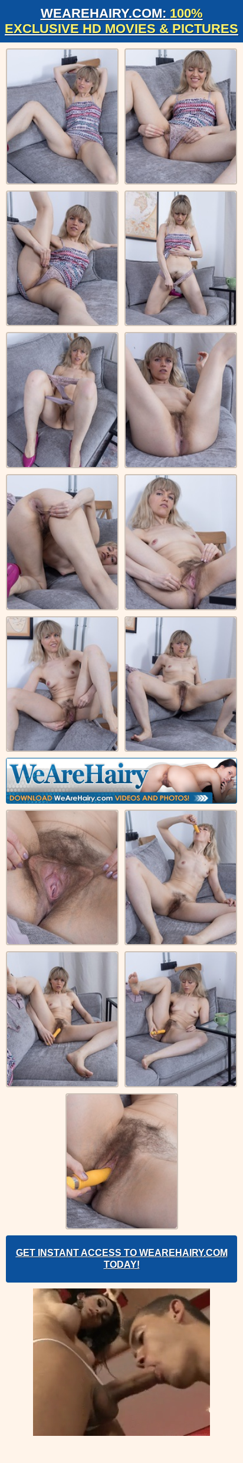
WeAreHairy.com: (121, 21)
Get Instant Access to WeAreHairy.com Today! (122, 1259)
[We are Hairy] (121, 781)
